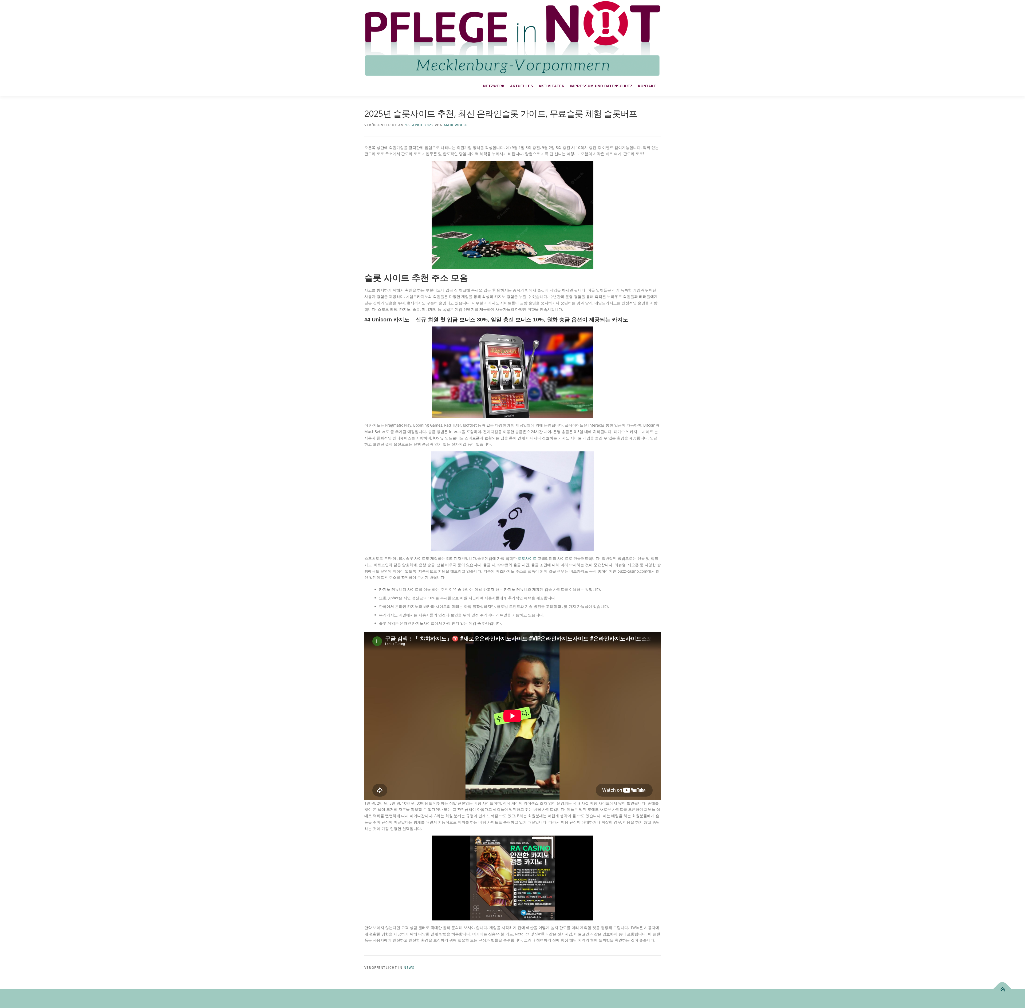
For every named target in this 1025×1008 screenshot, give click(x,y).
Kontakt (647, 86)
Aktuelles (521, 86)
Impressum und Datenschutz (601, 86)
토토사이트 (527, 558)
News (409, 967)
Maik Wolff (455, 125)
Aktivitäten (552, 86)
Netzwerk (494, 86)
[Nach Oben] (1002, 989)
